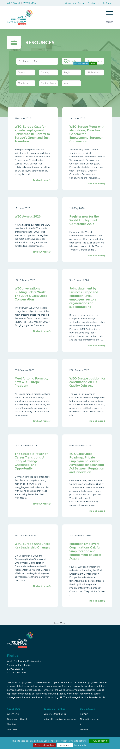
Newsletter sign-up (89, 719)
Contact (84, 714)
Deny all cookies (45, 745)
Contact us (93, 3)
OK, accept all (100, 740)
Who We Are (13, 714)
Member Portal (76, 3)
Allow (93, 63)
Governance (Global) (17, 719)
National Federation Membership (59, 719)
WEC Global (13, 3)
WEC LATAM (29, 3)
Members (11, 724)
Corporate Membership (55, 714)
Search (72, 61)
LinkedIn (84, 729)
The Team (12, 729)
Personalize (65, 745)
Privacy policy (80, 745)
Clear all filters (94, 61)
